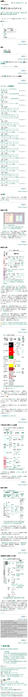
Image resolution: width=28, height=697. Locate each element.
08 (22, 227)
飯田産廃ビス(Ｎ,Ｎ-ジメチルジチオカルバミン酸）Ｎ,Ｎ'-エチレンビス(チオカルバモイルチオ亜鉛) (10, 150)
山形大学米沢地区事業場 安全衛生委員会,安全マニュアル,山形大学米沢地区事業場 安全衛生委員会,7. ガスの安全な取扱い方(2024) (15, 655)
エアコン (20, 569)
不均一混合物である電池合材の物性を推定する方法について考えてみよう (13, 323)
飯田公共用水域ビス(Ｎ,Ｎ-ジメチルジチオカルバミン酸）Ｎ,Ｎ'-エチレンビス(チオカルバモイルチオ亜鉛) (10, 156)
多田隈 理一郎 (8, 688)
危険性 (5, 34)
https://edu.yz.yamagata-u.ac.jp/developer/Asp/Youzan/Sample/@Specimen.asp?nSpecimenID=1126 (13, 669)
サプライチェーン (22, 318)
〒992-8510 (4, 689)
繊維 (16, 509)
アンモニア (11, 262)
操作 (5, 35)
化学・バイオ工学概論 (13, 281)
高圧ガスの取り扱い (11, 416)
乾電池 (18, 574)
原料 (19, 338)
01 (23, 59)
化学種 (3, 63)
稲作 (19, 609)
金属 (11, 537)
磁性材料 (23, 544)
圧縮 (14, 409)
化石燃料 (19, 476)
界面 (4, 311)
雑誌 (4, 649)
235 (3, 323)
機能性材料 (4, 543)
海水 (14, 269)
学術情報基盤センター (17, 676)
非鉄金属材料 (8, 495)
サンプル (3, 86)
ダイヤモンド (14, 260)
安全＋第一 (10, 388)
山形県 (8, 689)
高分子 (17, 495)
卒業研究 (19, 228)
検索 (7, 13)
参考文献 (6, 646)
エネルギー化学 (9, 227)
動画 (16, 14)
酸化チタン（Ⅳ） (19, 265)
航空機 (19, 586)
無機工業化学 (18, 227)
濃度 (10, 306)
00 (23, 44)
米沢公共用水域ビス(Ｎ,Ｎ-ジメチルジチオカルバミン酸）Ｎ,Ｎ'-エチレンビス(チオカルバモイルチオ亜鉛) (10, 175)
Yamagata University (6, 695)
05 (23, 207)
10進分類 (15, 598)
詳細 (25, 13)
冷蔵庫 (21, 567)
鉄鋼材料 (5, 495)
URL (7, 649)
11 (23, 619)
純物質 (3, 537)
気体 (7, 438)
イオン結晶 (17, 291)
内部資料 (11, 86)
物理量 (6, 52)
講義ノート (5, 21)
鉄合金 (13, 273)
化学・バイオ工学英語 (9, 228)
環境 (23, 433)
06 (23, 244)
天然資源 (4, 472)
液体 (7, 445)
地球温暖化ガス (22, 438)
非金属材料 (15, 492)
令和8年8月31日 (19, 3)
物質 (23, 233)
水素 (3, 416)
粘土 (12, 271)
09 (23, 485)
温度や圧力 (9, 286)
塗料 (12, 277)
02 (23, 73)
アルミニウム (16, 451)
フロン (19, 454)
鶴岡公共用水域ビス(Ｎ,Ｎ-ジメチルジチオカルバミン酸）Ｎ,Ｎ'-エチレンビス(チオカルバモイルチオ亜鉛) (10, 137)
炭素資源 (13, 476)
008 (6, 522)
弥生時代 (5, 609)
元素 (12, 295)
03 (23, 83)
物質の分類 (11, 225)
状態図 (16, 289)
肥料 (16, 439)
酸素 (14, 258)
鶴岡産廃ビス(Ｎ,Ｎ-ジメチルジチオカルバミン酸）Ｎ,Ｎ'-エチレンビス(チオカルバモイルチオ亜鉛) (10, 130)
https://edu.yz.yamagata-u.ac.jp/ (14, 674)
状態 (8, 433)
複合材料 (22, 494)
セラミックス (13, 495)
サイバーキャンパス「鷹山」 (11, 681)
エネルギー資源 (20, 472)
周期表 (22, 13)
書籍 (2, 649)
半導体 (18, 579)
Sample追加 (16, 13)
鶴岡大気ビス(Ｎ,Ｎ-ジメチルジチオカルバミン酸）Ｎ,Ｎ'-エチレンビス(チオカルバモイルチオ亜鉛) (10, 143)
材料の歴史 (19, 523)
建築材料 (11, 543)
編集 (11, 13)
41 (8, 490)
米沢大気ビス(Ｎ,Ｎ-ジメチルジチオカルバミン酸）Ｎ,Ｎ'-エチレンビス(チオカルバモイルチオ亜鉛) (10, 182)
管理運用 (3, 676)
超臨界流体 (22, 288)
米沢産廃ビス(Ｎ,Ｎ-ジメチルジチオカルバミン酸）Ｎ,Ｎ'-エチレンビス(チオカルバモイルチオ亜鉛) (10, 169)
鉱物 (10, 452)
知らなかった (15, 393)
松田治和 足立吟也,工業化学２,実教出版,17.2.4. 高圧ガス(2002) (14, 658)
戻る (21, 44)
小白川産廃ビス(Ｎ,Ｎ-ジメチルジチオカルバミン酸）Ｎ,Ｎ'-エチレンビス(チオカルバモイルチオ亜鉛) (10, 110)
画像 (13, 14)
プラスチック (17, 512)
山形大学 (9, 676)
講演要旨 (10, 649)
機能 (3, 233)
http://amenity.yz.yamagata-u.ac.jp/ (14, 683)
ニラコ (2, 613)
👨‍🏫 (1, 14)
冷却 (19, 345)
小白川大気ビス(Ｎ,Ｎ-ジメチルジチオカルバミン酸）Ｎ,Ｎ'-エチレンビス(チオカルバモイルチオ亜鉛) (10, 124)
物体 (11, 231)
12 (23, 643)
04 (23, 191)
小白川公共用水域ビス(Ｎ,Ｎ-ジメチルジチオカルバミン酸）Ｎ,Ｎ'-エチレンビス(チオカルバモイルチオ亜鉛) (10, 117)
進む (25, 44)
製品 (4, 194)
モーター (20, 564)
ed (9, 13)
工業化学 (9, 428)
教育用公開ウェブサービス (11, 673)
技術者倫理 (17, 386)
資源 (9, 236)
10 (23, 553)
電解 (19, 366)
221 (7, 469)
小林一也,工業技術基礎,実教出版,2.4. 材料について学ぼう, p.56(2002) (15, 662)
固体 (7, 452)
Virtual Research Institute (15, 694)
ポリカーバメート (8, 66)
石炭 (18, 351)
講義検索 (4, 14)
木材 (18, 506)
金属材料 (7, 492)
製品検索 (9, 14)
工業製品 (4, 231)
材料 (2, 13)
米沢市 (12, 689)
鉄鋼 (20, 449)
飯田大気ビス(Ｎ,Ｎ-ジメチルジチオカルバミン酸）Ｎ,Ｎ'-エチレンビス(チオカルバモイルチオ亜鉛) (10, 162)
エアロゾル (18, 277)
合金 (9, 273)
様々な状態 (17, 282)
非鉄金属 (6, 581)
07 (23, 332)
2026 (11, 692)
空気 (9, 269)
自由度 (11, 197)
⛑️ (6, 388)
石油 (18, 353)
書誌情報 (7, 651)
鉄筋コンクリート (21, 512)
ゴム (18, 496)
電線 (21, 587)
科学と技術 (21, 598)
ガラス (13, 497)
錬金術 (22, 282)
